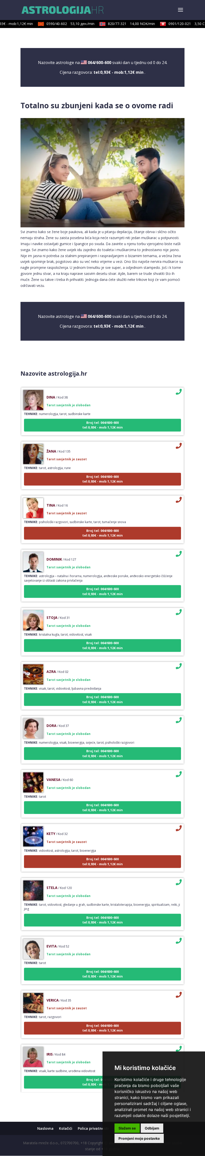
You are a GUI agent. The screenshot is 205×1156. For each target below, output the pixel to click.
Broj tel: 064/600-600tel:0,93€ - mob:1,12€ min (102, 416)
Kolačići (65, 1128)
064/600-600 (99, 62)
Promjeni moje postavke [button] (139, 1138)
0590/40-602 (64, 23)
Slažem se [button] (127, 1128)
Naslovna (45, 1128)
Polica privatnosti (93, 1128)
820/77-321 (124, 23)
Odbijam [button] (152, 1128)
